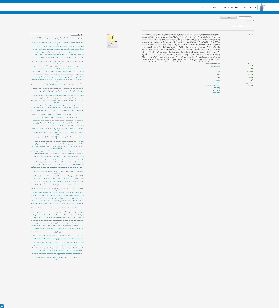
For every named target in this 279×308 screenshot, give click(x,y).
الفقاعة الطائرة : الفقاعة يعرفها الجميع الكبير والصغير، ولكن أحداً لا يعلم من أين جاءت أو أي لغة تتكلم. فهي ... (59, 52)
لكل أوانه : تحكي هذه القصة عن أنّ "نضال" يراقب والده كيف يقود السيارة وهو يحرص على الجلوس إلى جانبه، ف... (58, 54)
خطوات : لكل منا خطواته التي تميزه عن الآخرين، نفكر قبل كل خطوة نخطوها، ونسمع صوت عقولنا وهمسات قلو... (58, 164)
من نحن (245, 7)
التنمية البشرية (216, 92)
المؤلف (251, 66)
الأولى (218, 77)
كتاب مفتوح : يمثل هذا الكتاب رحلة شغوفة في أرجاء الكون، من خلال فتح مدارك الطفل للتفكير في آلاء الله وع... (59, 98)
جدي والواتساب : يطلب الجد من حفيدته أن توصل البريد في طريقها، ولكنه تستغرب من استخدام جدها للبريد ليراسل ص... (57, 212)
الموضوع (250, 86)
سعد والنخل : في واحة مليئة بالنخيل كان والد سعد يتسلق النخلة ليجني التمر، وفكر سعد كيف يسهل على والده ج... (59, 141)
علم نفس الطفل (216, 90)
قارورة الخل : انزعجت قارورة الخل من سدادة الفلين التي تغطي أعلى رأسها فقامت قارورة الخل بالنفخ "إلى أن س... (58, 123)
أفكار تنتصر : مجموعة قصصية (242, 26)
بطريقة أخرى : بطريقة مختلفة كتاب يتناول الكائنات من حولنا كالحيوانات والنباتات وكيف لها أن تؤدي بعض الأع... (59, 46)
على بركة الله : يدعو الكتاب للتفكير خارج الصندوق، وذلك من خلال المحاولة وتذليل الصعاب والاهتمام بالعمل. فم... (59, 245)
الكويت (218, 71)
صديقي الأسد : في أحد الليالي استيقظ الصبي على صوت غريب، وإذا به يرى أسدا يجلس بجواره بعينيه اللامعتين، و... (58, 242)
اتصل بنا (203, 7)
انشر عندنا (212, 7)
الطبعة (251, 77)
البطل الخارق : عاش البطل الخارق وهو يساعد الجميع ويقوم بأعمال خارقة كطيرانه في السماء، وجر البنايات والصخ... (58, 181)
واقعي (218, 80)
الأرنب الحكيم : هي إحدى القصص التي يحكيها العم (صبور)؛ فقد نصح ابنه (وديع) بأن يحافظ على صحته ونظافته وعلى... (58, 107)
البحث (237, 7)
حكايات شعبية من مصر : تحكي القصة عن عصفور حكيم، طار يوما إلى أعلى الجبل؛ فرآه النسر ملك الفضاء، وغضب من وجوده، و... (57, 84)
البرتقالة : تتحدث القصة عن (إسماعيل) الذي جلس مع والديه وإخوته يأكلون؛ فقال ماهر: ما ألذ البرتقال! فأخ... (59, 117)
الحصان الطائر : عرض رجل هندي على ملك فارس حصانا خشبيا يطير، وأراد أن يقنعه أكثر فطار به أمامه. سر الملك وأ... (58, 66)
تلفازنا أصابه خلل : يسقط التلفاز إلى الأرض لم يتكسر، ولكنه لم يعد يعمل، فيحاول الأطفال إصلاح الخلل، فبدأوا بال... (59, 77)
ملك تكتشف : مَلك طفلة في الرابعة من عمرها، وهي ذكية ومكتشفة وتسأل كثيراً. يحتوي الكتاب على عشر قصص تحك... (57, 201)
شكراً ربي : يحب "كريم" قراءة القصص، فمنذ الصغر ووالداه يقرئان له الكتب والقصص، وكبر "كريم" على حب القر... (59, 95)
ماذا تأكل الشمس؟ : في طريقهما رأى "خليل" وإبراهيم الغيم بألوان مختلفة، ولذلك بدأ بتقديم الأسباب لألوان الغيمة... (58, 114)
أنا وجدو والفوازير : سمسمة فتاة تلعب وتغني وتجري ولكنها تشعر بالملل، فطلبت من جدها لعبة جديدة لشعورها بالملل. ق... (57, 43)
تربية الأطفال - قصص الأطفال (213, 85)
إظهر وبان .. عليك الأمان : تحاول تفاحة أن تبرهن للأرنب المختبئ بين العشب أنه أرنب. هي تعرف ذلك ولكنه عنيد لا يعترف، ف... (56, 208)
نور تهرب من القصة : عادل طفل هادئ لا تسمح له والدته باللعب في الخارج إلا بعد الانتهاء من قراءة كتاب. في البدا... (58, 159)
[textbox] (245, 17)
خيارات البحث (230, 17)
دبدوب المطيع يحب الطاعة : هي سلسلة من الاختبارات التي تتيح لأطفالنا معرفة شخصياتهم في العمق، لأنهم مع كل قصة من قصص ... (57, 231)
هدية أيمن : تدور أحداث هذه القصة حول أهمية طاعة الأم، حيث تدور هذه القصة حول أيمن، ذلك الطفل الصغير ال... (58, 178)
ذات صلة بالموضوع (76, 35)
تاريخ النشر (250, 74)
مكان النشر (250, 72)
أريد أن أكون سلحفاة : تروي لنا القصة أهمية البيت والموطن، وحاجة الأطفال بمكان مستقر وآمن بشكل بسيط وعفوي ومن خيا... (57, 258)
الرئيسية (253, 7)
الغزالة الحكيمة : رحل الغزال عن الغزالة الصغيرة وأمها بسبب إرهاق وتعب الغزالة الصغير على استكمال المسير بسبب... (57, 228)
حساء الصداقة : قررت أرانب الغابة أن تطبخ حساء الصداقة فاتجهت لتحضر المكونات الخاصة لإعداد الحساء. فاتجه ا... (58, 71)
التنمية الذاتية (217, 87)
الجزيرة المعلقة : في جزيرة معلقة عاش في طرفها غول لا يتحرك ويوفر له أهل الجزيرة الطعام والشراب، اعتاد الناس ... (57, 192)
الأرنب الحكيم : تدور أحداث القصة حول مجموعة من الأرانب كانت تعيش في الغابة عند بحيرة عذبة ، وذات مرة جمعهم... (57, 225)
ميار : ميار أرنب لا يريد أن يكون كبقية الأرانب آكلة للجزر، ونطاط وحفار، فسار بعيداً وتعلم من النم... (63, 125)
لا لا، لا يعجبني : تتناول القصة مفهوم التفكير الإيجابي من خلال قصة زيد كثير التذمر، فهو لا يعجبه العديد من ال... (59, 74)
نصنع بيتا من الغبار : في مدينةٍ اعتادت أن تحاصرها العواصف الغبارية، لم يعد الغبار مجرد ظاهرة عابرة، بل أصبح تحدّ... (58, 215)
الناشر (251, 69)
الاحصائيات (222, 7)
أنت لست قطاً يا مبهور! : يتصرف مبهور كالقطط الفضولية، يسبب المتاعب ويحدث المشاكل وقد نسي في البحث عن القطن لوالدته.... (57, 254)
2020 (218, 74)
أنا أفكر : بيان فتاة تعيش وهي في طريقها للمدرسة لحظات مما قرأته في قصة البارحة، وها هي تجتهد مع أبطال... (58, 250)
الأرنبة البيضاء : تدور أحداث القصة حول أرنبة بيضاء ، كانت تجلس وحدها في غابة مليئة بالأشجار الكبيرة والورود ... (59, 223)
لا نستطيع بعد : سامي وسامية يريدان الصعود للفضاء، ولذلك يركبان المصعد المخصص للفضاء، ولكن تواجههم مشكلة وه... (57, 184)
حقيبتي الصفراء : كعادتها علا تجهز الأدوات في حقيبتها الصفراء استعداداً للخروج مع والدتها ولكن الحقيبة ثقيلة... (58, 156)
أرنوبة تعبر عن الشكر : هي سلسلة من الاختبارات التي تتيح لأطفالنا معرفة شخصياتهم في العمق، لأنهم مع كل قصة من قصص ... (57, 238)
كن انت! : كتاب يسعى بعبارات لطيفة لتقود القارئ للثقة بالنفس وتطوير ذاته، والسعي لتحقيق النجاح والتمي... (59, 198)
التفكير (218, 89)
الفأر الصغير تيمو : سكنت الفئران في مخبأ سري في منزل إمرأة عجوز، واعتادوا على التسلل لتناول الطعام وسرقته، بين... (58, 88)
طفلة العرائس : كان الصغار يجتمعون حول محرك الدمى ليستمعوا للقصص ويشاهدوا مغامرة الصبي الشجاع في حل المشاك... (57, 133)
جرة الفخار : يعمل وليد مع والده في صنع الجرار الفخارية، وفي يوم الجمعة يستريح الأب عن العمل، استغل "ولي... (59, 144)
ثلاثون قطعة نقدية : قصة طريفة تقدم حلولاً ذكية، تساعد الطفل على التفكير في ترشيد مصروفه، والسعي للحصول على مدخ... (57, 111)
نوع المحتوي (249, 83)
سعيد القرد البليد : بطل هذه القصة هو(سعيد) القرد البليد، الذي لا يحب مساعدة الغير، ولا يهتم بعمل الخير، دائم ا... (58, 69)
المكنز (230, 7)
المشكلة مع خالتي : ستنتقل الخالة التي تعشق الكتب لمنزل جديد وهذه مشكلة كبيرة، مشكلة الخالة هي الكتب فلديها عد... (57, 204)
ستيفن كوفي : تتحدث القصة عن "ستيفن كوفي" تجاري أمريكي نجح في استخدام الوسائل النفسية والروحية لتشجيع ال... (57, 248)
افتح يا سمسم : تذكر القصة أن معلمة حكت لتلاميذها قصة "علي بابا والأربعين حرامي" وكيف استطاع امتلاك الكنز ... (58, 235)
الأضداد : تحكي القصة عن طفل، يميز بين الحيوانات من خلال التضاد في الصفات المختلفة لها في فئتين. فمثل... (59, 162)
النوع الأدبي (250, 80)
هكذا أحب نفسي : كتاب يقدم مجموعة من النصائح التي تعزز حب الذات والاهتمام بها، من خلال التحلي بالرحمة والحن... (57, 195)
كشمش (218, 69)
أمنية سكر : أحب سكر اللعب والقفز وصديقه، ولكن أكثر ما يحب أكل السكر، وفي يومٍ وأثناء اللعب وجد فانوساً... (59, 105)
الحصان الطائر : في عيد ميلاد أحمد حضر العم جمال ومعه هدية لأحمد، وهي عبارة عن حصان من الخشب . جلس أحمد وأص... (57, 168)
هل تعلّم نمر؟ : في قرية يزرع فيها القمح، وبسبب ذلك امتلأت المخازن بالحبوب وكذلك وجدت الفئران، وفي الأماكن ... (58, 176)
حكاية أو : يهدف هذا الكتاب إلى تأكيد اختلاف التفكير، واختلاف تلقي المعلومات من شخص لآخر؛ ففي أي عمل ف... (58, 49)
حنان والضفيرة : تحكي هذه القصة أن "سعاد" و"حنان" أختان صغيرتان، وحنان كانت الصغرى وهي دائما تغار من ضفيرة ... (57, 91)
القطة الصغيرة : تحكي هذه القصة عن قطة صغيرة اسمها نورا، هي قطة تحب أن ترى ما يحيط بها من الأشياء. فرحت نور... (57, 80)
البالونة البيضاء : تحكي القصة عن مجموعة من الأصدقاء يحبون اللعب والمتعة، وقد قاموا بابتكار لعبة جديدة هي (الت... (57, 220)
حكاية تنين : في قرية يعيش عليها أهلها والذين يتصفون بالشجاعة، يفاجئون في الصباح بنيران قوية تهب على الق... (58, 217)
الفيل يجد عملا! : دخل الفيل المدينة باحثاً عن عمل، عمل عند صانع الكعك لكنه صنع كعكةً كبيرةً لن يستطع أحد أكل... (58, 120)
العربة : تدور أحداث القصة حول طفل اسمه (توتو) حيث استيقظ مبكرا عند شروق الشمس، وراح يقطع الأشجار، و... (59, 153)
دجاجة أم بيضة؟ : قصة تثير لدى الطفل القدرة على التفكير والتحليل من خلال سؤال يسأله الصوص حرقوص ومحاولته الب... (57, 151)
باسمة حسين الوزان (215, 66)
